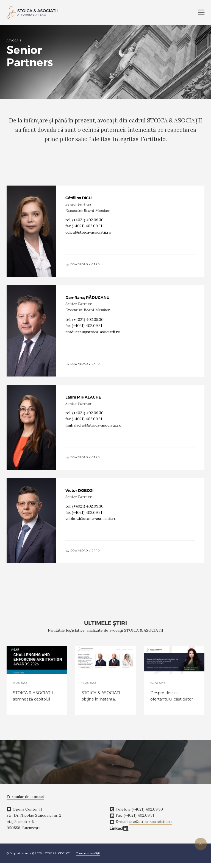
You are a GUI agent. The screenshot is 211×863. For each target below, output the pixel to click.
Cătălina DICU (78, 197)
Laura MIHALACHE (83, 397)
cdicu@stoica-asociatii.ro (88, 232)
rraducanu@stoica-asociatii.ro (92, 331)
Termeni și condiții (88, 853)
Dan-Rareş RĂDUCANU (87, 297)
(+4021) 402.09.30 (88, 219)
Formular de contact (25, 796)
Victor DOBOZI (79, 490)
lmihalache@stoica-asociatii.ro (93, 425)
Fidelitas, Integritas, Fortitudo (127, 139)
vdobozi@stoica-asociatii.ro (90, 518)
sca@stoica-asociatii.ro (150, 821)
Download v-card (85, 264)
